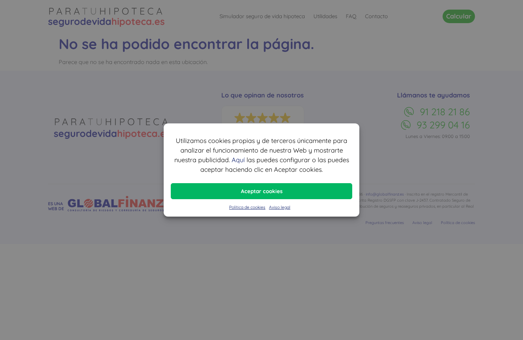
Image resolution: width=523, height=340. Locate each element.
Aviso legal (279, 207)
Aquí (238, 160)
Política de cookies (247, 207)
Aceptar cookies (261, 191)
